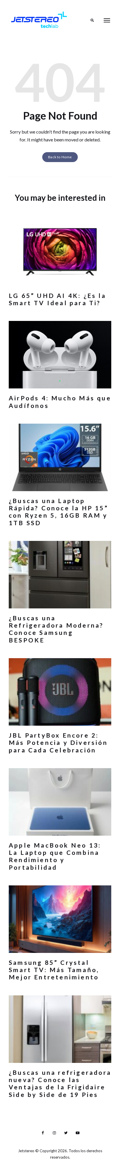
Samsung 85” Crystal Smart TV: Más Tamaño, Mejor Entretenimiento (54, 970)
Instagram (54, 1133)
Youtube (77, 1133)
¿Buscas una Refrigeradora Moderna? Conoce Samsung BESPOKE (56, 629)
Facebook (42, 1133)
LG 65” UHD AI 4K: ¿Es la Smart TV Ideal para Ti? (57, 299)
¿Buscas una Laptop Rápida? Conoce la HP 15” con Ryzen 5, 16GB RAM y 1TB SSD (58, 511)
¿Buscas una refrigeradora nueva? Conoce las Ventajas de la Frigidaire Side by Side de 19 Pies (60, 1083)
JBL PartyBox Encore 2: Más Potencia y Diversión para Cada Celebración (58, 742)
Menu (107, 20)
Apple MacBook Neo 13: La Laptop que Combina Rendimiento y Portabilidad (55, 856)
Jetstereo (26, 1150)
